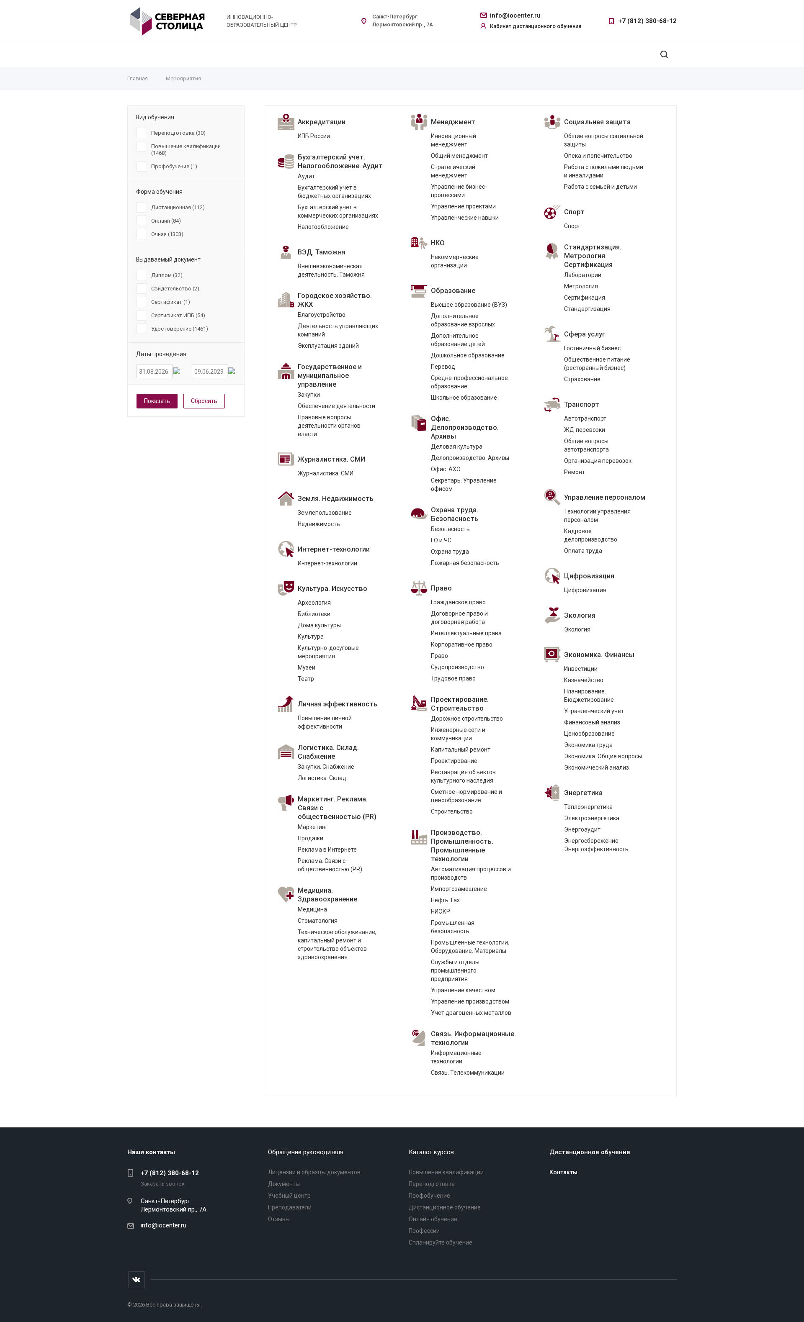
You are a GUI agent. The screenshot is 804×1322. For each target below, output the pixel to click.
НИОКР (440, 911)
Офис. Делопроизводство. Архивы (465, 427)
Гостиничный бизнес (592, 348)
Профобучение (429, 1195)
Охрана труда (450, 551)
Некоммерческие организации (455, 261)
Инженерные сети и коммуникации (458, 734)
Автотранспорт (585, 418)
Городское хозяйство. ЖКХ (335, 300)
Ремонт (574, 472)
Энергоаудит (582, 829)
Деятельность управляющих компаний (338, 330)
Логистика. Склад (322, 778)
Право (441, 588)
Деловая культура (456, 446)
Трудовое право (453, 678)
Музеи (306, 667)
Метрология (581, 286)
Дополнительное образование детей (458, 339)
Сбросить (204, 401)
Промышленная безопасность (452, 926)
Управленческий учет (594, 711)
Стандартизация (587, 308)
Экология (579, 615)
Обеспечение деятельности (336, 406)
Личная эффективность (337, 704)
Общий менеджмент (459, 155)
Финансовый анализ (592, 722)
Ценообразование (589, 733)
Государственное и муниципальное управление (330, 375)
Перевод (443, 366)
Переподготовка (432, 1184)
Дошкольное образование (468, 355)
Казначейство (583, 680)
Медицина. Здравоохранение (327, 894)
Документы (284, 1184)
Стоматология (318, 920)
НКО (438, 243)
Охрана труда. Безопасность (454, 514)
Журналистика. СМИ (331, 459)
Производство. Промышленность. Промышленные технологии (462, 846)
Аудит (306, 176)
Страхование (582, 379)
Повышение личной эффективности (325, 722)
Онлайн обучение (433, 1219)
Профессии (424, 1230)
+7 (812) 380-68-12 (647, 21)
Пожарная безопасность (465, 563)
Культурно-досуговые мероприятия (328, 652)
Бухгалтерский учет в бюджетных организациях (334, 191)
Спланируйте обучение (440, 1242)
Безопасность (450, 529)
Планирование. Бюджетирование (589, 695)
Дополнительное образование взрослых (463, 320)
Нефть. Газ (445, 900)
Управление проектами (463, 206)
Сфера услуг (584, 334)
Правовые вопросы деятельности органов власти (329, 425)
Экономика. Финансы (599, 655)
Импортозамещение (459, 889)
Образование (453, 291)
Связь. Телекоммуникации (468, 1072)
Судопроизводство (457, 667)
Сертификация (584, 297)
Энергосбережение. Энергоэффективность (596, 844)
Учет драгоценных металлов (471, 1012)
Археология (314, 602)
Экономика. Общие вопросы (603, 756)
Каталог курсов (431, 1152)
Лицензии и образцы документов (314, 1172)
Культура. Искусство (332, 589)
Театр (306, 678)
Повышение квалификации (446, 1172)
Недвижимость (319, 524)
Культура (311, 636)
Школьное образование (464, 397)
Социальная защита (597, 122)
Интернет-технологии (334, 549)
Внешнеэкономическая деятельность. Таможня (331, 270)
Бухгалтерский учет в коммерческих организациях (338, 211)
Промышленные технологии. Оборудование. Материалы (470, 946)
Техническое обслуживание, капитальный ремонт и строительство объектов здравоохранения (337, 944)
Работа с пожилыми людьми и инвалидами (603, 171)
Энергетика (583, 793)
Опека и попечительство (598, 155)
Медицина (312, 909)
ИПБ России (314, 136)
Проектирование (454, 760)
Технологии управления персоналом (597, 515)
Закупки (309, 394)
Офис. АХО (446, 469)
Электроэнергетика (591, 818)
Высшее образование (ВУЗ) (469, 304)
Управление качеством (463, 990)
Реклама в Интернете (327, 849)
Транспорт (581, 404)
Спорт (574, 212)
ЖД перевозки (584, 429)
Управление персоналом (604, 497)
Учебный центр (289, 1195)
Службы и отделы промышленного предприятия (455, 970)
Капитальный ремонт (460, 749)
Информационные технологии (456, 1057)
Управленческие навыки (465, 217)
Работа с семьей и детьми (600, 186)
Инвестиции (581, 668)
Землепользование (325, 512)
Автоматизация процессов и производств (471, 873)
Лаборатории (582, 275)
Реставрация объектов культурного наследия (463, 776)
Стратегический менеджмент (453, 171)
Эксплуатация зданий (328, 345)
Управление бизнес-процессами (459, 190)
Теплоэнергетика (588, 806)
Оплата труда (583, 550)
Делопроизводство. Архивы (470, 457)
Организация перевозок (597, 460)
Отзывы (279, 1219)
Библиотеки (314, 614)
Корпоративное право (461, 644)
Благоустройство (321, 314)
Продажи (310, 838)
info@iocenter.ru (515, 15)
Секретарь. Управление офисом (464, 484)
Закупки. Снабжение (326, 766)
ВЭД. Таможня (321, 252)
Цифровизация (589, 576)
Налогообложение (323, 226)
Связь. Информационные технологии (472, 1038)
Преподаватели (290, 1207)
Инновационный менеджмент (453, 140)
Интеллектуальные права (466, 633)
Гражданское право (458, 602)
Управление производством (470, 1001)
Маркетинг (313, 827)
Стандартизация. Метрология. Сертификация (592, 256)
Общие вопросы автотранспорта (586, 445)
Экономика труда (588, 745)
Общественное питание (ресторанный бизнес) (597, 363)
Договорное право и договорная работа (459, 617)
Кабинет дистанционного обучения (535, 26)
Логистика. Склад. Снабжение (328, 752)
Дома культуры (319, 625)
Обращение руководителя (305, 1152)
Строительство (452, 811)
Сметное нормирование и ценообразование (466, 795)
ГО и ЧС (441, 540)
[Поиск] (664, 54)
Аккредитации (321, 122)
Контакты (563, 1172)
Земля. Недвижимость (336, 499)
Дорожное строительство (467, 718)
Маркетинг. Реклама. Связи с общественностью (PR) (337, 808)
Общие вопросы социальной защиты (603, 140)
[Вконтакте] (136, 1279)
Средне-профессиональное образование (469, 382)
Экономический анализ (596, 767)
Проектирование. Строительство (460, 704)
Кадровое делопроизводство (590, 535)
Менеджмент (453, 122)
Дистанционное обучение (445, 1207)
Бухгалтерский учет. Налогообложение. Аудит (340, 161)
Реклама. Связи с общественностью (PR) (330, 865)
